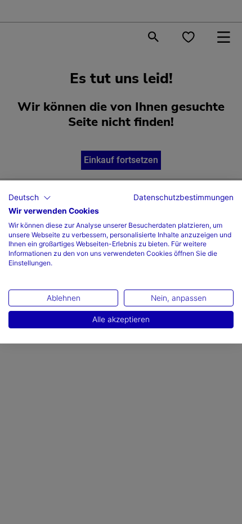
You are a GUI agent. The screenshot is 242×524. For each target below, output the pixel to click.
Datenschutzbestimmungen (183, 197)
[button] (29, 198)
